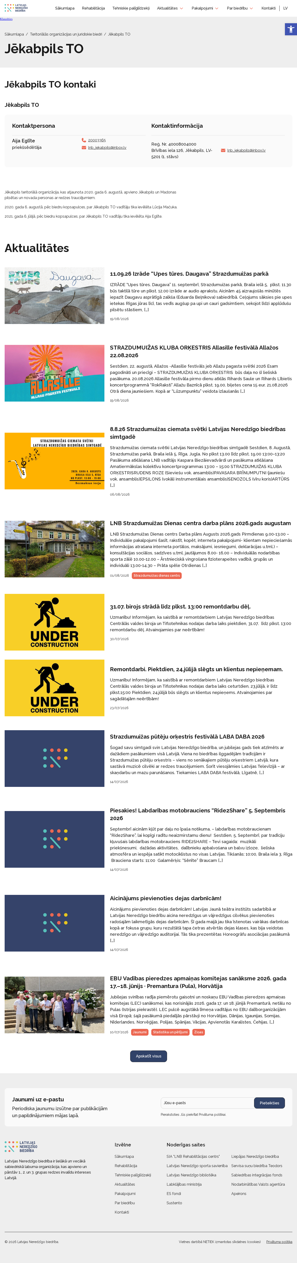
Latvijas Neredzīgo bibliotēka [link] (191, 1175)
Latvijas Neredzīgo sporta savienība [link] (197, 1166)
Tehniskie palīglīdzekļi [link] (131, 8)
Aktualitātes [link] (167, 8)
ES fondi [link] (174, 1193)
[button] (287, 8)
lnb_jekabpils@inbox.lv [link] (107, 147)
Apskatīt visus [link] (148, 1056)
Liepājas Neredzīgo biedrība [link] (255, 1156)
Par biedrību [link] (237, 8)
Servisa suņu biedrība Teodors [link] (256, 1166)
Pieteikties (269, 1103)
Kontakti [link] (268, 8)
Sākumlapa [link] (64, 8)
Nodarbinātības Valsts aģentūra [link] (258, 1184)
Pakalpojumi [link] (202, 8)
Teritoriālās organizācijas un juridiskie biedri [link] (66, 34)
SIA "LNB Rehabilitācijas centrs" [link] (193, 1156)
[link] (291, 29)
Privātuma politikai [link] (212, 1114)
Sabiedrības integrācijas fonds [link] (256, 1175)
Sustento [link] (174, 1203)
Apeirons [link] (238, 1193)
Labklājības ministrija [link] (184, 1184)
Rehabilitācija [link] (93, 8)
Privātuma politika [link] (279, 1242)
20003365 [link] (97, 140)
